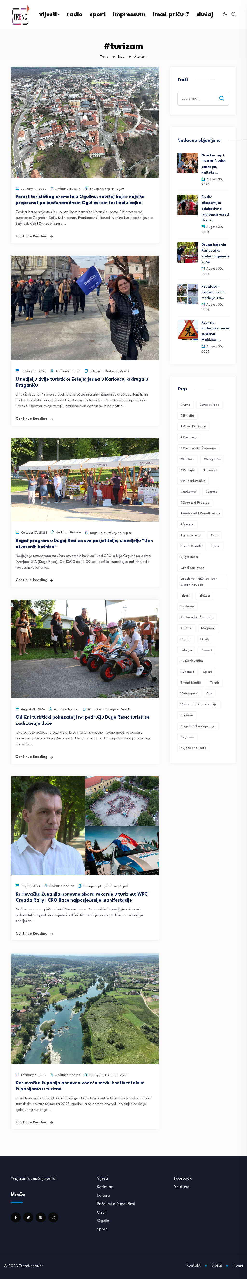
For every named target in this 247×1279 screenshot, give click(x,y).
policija (186, 650)
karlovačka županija (197, 617)
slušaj (204, 14)
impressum (129, 14)
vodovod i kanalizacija (198, 704)
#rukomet (188, 491)
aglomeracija (191, 535)
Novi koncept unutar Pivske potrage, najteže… (213, 164)
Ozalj (102, 1212)
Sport (102, 1229)
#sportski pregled (195, 502)
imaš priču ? (171, 14)
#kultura (187, 459)
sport (98, 14)
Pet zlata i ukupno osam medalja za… (213, 292)
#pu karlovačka (193, 481)
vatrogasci (189, 693)
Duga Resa (98, 533)
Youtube (181, 1187)
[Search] (225, 93)
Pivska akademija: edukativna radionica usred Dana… (215, 208)
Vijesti (121, 189)
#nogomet (212, 459)
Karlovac (111, 371)
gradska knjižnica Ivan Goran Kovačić (198, 581)
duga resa (189, 557)
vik (209, 693)
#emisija (187, 415)
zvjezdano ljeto (193, 748)
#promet (210, 470)
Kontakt (193, 1266)
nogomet (208, 628)
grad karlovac (192, 568)
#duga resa (209, 404)
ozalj (204, 639)
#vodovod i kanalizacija (200, 513)
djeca (215, 546)
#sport (211, 491)
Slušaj (217, 1266)
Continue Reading (32, 236)
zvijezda (187, 737)
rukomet (187, 671)
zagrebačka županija (197, 726)
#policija (187, 470)
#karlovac (188, 437)
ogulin (185, 639)
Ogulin (110, 189)
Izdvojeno (96, 189)
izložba (204, 595)
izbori (185, 595)
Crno (214, 535)
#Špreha (187, 524)
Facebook (183, 1179)
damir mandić (191, 546)
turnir (215, 682)
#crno (185, 404)
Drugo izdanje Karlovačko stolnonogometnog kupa (215, 253)
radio (74, 14)
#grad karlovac (193, 426)
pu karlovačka (191, 661)
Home (238, 1266)
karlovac (187, 606)
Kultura (186, 628)
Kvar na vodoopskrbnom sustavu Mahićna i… (215, 331)
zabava (186, 715)
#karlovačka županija (198, 448)
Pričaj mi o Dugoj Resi (116, 1204)
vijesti (48, 14)
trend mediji (190, 682)
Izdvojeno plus (93, 886)
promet (206, 650)
